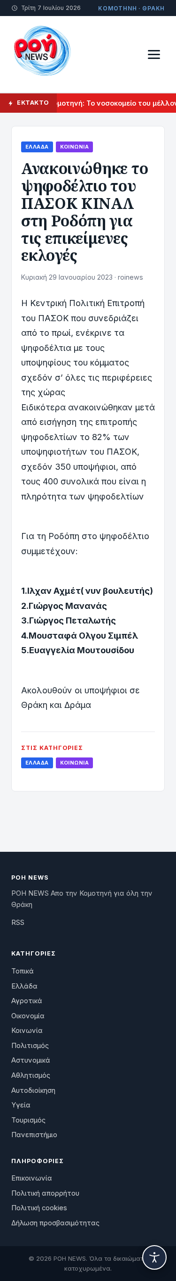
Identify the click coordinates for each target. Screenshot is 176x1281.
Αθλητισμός (30, 1075)
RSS (17, 922)
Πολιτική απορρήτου (45, 1193)
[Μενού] (154, 54)
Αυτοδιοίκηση (33, 1090)
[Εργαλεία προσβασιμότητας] (154, 1257)
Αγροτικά (26, 1001)
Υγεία (21, 1105)
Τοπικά (22, 971)
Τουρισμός (28, 1120)
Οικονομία (28, 1016)
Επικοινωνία (31, 1178)
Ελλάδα (37, 146)
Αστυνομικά (30, 1060)
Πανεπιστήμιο (34, 1135)
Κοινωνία (74, 146)
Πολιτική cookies (39, 1208)
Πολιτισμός (30, 1045)
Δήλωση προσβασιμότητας (55, 1223)
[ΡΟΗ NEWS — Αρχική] (41, 54)
